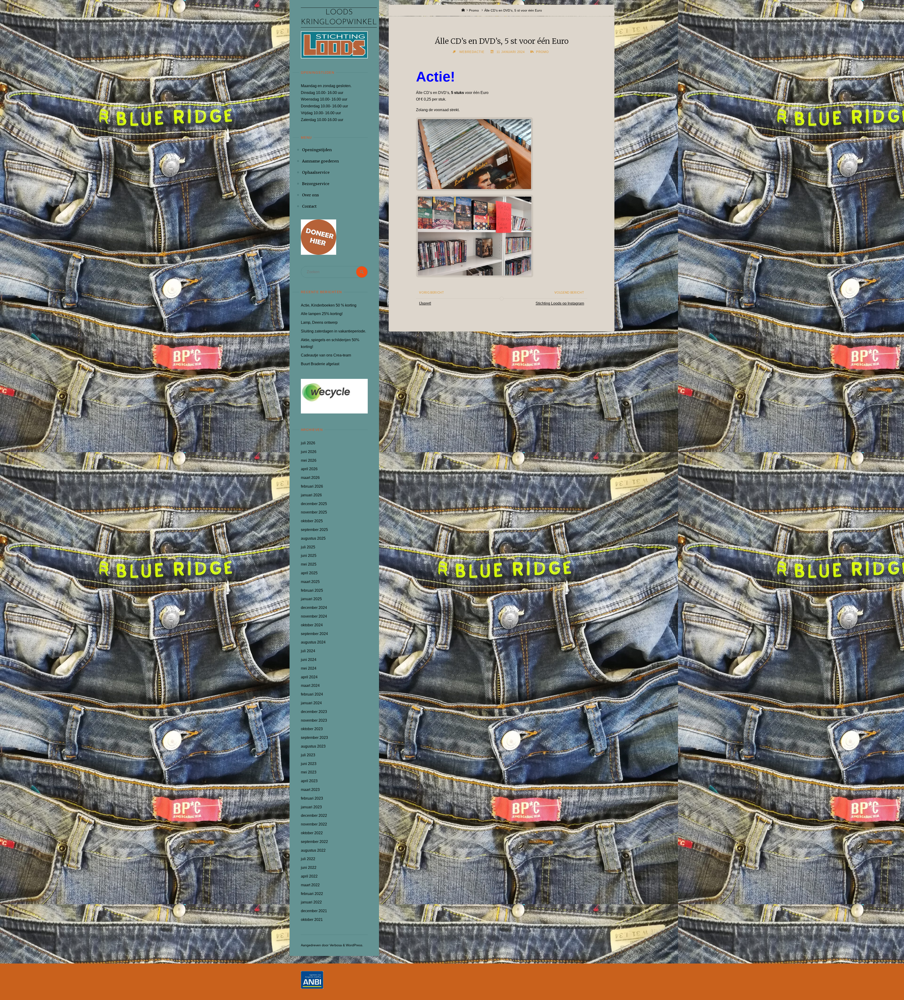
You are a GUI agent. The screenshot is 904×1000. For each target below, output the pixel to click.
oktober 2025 (312, 521)
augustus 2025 (313, 538)
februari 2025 (312, 590)
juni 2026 (308, 452)
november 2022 (314, 824)
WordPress (354, 945)
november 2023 (314, 720)
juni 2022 (308, 868)
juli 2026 (308, 443)
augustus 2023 (313, 746)
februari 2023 (312, 798)
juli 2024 (308, 651)
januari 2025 (311, 599)
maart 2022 (310, 885)
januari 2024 (311, 703)
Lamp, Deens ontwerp (319, 322)
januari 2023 (311, 807)
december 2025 (314, 504)
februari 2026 (312, 486)
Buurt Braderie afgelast (320, 364)
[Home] (463, 10)
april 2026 (309, 469)
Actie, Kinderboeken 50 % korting (328, 305)
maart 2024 (310, 686)
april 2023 (309, 781)
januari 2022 (311, 902)
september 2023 (314, 738)
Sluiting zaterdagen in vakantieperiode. (333, 331)
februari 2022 (312, 894)
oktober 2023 (312, 729)
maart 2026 (310, 478)
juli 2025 (308, 547)
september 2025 (314, 530)
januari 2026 (311, 495)
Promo (474, 10)
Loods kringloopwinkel (339, 17)
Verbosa (335, 945)
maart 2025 (310, 582)
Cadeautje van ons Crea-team (326, 355)
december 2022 (314, 816)
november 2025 (314, 512)
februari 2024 (312, 694)
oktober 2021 (312, 920)
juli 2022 (308, 859)
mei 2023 (308, 772)
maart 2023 (310, 790)
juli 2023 (308, 755)
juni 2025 (308, 556)
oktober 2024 (312, 625)
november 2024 (314, 616)
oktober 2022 (312, 833)
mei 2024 (308, 668)
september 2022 (314, 842)
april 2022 (309, 876)
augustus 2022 (313, 850)
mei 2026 (308, 460)
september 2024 (314, 634)
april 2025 (309, 573)
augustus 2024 (313, 642)
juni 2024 (308, 660)
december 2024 (314, 608)
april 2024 (309, 677)
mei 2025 (308, 564)
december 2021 (314, 911)
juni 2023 (308, 764)
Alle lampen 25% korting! (322, 314)
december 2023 (314, 712)
